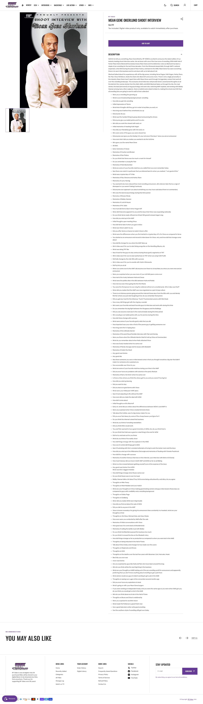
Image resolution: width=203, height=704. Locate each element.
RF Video (190, 699)
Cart (195, 5)
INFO (89, 5)
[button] (165, 5)
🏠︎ (23, 5)
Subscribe (188, 671)
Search (176, 5)
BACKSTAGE (58, 5)
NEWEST (28, 5)
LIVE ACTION (70, 5)
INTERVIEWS (45, 5)
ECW (35, 5)
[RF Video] (12, 5)
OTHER (81, 5)
